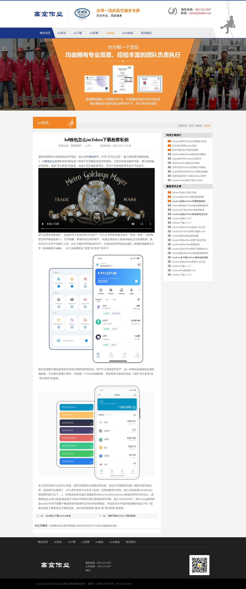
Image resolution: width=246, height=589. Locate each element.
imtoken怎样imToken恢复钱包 (186, 244)
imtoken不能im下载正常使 (184, 192)
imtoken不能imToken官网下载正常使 (189, 240)
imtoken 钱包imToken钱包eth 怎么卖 (188, 227)
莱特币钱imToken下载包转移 (122, 516)
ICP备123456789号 (105, 584)
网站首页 (45, 33)
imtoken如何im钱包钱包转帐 (185, 236)
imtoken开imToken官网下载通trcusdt (188, 231)
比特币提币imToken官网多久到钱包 (189, 167)
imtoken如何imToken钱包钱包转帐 (188, 197)
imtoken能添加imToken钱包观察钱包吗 (190, 205)
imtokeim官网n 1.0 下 (182, 218)
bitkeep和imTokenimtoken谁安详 (186, 158)
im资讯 (61, 33)
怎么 (52, 161)
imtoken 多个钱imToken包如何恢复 (188, 210)
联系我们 (146, 33)
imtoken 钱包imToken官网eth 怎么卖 (188, 262)
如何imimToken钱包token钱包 (186, 163)
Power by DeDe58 (124, 584)
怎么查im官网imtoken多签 (184, 145)
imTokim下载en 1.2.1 (181, 223)
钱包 (91, 156)
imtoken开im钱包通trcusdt (184, 270)
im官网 (94, 33)
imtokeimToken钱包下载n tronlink (187, 180)
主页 (191, 125)
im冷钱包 (127, 33)
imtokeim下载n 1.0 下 (182, 274)
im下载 (78, 33)
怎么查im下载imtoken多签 (58, 516)
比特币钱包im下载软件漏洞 (185, 150)
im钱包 (110, 33)
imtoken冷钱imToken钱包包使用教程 (189, 154)
